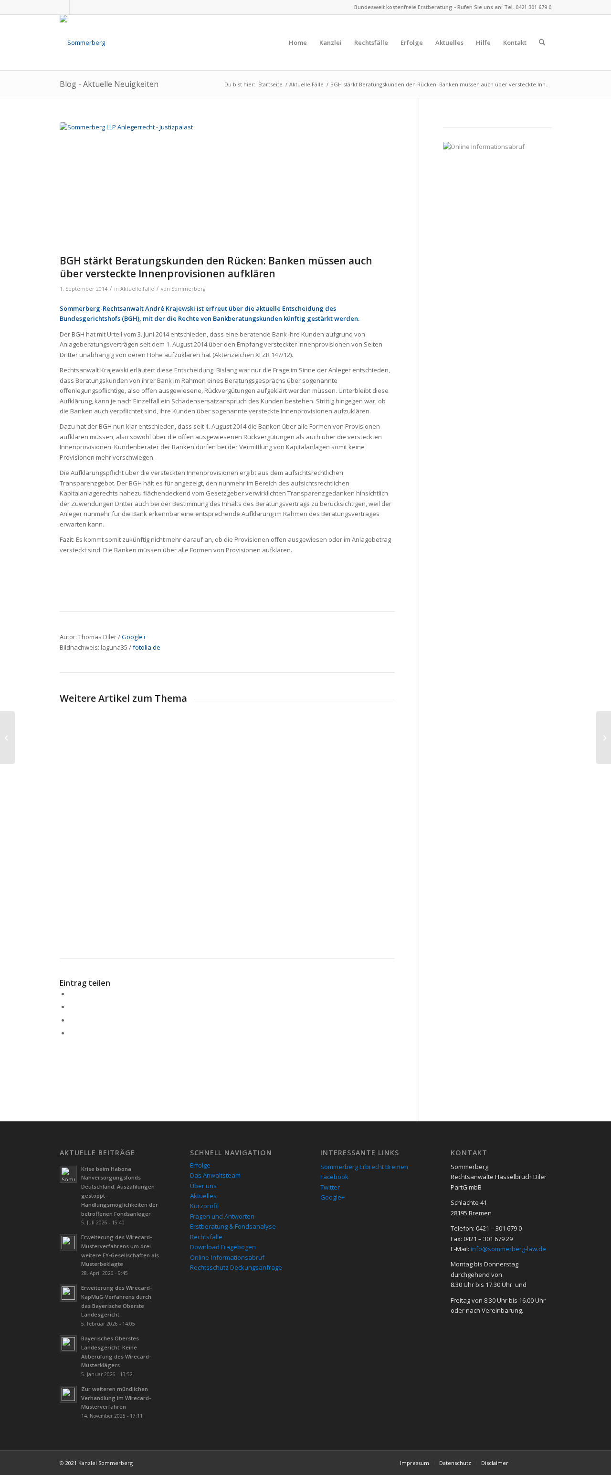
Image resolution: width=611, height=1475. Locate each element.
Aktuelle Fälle (137, 288)
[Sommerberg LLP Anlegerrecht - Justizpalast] (227, 186)
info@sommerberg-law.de (508, 1248)
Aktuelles (203, 1195)
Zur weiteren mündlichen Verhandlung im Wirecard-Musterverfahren (116, 1398)
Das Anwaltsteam (215, 1175)
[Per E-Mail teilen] (71, 1033)
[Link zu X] (77, 7)
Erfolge (200, 1165)
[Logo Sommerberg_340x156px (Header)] (82, 42)
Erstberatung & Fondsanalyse (233, 1226)
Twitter (330, 1187)
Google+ (134, 636)
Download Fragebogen (223, 1247)
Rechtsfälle (206, 1237)
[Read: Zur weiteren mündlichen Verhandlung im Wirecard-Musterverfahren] (68, 1394)
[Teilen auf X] (71, 1006)
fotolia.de (146, 647)
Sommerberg (188, 288)
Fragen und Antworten (222, 1216)
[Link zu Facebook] (62, 7)
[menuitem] (298, 42)
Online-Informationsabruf (227, 1257)
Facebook (334, 1176)
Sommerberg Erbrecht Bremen (364, 1166)
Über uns (203, 1185)
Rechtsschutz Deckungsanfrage (236, 1267)
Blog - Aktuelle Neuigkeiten (109, 84)
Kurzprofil (204, 1205)
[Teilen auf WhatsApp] (71, 1020)
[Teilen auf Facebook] (71, 994)
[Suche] (542, 42)
